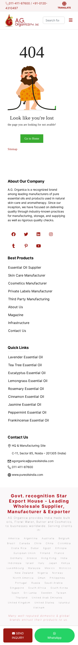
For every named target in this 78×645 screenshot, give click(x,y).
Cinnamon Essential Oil (26, 396)
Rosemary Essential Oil (26, 389)
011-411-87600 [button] (19, 3)
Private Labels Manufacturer (30, 291)
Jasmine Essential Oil (24, 404)
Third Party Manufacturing (29, 299)
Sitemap (12, 149)
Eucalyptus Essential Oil (27, 373)
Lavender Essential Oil (25, 357)
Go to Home (32, 138)
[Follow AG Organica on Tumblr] (14, 246)
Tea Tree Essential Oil (25, 365)
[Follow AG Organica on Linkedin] (38, 234)
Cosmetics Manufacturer (27, 283)
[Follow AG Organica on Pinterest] (26, 246)
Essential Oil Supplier (24, 267)
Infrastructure (18, 323)
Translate (64, 7)
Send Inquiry (18, 635)
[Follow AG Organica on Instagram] (51, 234)
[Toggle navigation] (71, 20)
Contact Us (17, 331)
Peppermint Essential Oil (27, 412)
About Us (15, 307)
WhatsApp (54, 637)
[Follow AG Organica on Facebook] (14, 234)
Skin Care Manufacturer (26, 275)
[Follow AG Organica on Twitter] (26, 234)
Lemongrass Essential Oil (27, 381)
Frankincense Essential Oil (28, 420)
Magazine (15, 315)
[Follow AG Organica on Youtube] (38, 246)
